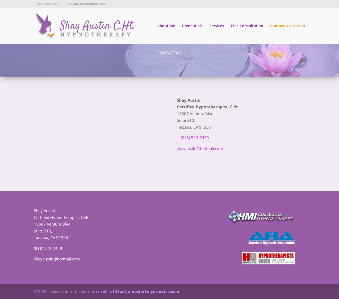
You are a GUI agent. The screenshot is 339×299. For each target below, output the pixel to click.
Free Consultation (247, 26)
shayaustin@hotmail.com (200, 148)
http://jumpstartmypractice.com (146, 291)
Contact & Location (287, 26)
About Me (166, 26)
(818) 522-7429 (48, 248)
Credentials (192, 26)
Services (216, 26)
